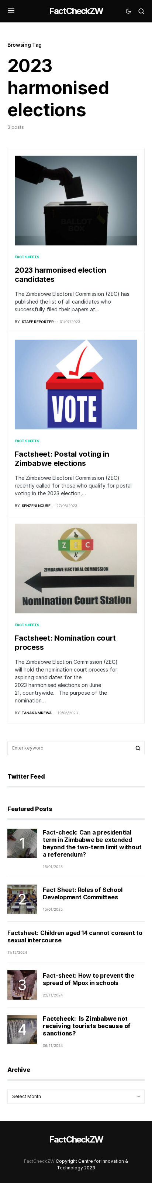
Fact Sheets (27, 257)
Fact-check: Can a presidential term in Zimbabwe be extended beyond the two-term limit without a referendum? (92, 843)
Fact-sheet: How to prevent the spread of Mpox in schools (88, 979)
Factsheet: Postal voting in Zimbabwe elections (62, 459)
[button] (11, 11)
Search (138, 748)
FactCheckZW (76, 11)
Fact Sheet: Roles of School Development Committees (82, 893)
